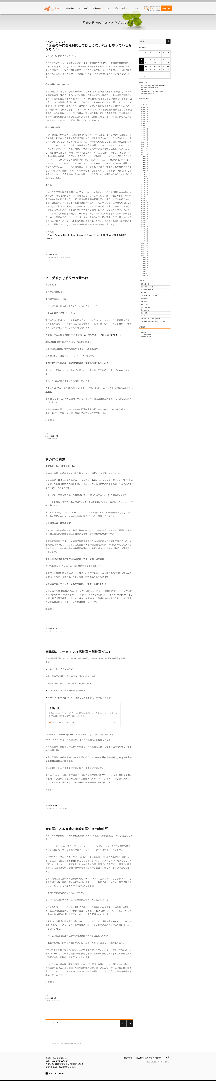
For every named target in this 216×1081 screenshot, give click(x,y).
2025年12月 (145, 124)
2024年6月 (144, 160)
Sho (47, 252)
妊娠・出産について (59, 257)
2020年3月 (144, 263)
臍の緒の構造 (55, 459)
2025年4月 (144, 140)
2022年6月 (144, 208)
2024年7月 (144, 158)
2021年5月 (144, 235)
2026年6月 (144, 111)
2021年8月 (144, 229)
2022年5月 (144, 210)
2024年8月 (144, 156)
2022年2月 (144, 217)
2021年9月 (144, 227)
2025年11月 (145, 126)
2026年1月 (144, 122)
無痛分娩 (58, 808)
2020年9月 (144, 251)
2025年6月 (144, 136)
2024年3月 (144, 166)
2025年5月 (144, 138)
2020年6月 (144, 257)
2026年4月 (144, 116)
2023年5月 (144, 186)
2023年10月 (145, 176)
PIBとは (143, 89)
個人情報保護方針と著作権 (148, 1058)
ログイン (143, 330)
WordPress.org (146, 336)
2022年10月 (145, 200)
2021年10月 (145, 225)
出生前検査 (48, 438)
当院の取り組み (49, 257)
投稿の (144, 332)
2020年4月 (144, 261)
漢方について (145, 310)
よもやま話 (67, 257)
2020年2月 (144, 265)
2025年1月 (144, 146)
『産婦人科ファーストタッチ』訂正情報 (153, 321)
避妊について (145, 304)
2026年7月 (144, 109)
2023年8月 (144, 180)
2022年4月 (144, 212)
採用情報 (128, 1058)
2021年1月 (144, 243)
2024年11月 (145, 150)
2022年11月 (145, 198)
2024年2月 (144, 168)
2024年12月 (145, 148)
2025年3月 (144, 142)
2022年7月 (144, 206)
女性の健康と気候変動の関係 (150, 87)
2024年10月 (145, 152)
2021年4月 (144, 237)
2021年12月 (145, 221)
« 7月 (146, 76)
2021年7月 (144, 231)
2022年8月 (144, 204)
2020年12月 (145, 245)
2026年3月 (144, 118)
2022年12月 (145, 196)
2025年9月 (144, 130)
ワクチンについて (146, 307)
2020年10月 (145, 249)
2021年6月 (144, 233)
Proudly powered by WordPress (72, 1043)
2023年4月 (144, 188)
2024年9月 (144, 154)
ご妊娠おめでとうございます (150, 295)
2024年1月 (144, 170)
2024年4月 (144, 164)
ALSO (143, 315)
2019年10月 (145, 273)
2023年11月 (145, 174)
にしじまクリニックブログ (56, 1043)
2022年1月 (144, 219)
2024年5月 (144, 162)
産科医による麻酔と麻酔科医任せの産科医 (77, 828)
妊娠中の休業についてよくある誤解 (152, 91)
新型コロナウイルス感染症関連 (150, 318)
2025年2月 (144, 144)
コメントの (146, 334)
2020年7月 (144, 255)
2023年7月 (144, 182)
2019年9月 (144, 275)
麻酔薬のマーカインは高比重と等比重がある (79, 651)
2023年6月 (144, 184)
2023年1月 (144, 194)
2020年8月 (144, 253)
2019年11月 (145, 271)
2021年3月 (144, 239)
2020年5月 (144, 259)
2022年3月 (144, 214)
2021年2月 (144, 241)
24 (69, 1022)
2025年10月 (145, 128)
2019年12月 (145, 269)
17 (141, 66)
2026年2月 (144, 120)
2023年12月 (145, 172)
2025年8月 (144, 132)
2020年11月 (145, 247)
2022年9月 (144, 202)
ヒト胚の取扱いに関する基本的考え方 (102, 335)
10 (141, 62)
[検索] (168, 41)
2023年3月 (144, 190)
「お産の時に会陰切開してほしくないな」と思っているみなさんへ (89, 47)
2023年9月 (144, 178)
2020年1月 (144, 267)
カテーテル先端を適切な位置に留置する (153, 85)
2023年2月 (144, 192)
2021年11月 (145, 223)
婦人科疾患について (147, 289)
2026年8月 (144, 107)
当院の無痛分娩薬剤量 (148, 93)
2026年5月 (144, 114)
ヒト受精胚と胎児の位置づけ (67, 278)
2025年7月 (144, 134)
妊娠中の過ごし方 (146, 298)
